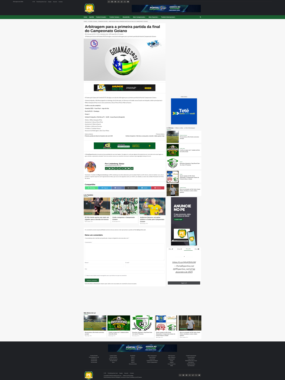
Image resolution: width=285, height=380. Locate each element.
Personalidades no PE (94, 357)
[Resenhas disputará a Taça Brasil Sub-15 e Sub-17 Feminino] (173, 163)
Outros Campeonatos (152, 362)
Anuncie (55, 1)
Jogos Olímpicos (171, 357)
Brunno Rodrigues (116, 377)
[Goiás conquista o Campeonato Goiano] (124, 206)
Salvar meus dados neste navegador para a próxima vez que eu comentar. (106, 275)
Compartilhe (114, 34)
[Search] (200, 17)
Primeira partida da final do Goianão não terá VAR (99, 135)
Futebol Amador (101, 17)
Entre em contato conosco (110, 156)
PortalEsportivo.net (116, 375)
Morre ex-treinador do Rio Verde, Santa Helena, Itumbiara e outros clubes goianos (190, 191)
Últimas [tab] (171, 128)
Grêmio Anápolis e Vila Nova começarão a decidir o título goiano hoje (145, 135)
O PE (33, 1)
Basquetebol (172, 359)
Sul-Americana (191, 365)
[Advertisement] (142, 299)
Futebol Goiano (114, 17)
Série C (132, 360)
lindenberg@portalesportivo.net (113, 165)
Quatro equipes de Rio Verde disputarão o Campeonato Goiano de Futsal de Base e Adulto (189, 177)
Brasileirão (126, 17)
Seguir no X (184, 283)
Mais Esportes (153, 17)
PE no (170, 249)
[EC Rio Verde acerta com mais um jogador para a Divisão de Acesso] (97, 206)
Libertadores (191, 362)
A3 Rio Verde (182, 148)
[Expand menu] (107, 17)
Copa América (191, 359)
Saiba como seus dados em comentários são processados (122, 283)
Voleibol (171, 362)
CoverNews (132, 377)
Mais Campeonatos (139, 17)
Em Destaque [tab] (190, 128)
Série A (132, 357)
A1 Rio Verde (94, 359)
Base (113, 362)
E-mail (127, 262)
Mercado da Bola (133, 364)
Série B (132, 359)
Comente (121, 34)
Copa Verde (152, 359)
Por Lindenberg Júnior (103, 34)
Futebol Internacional (168, 17)
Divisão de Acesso (183, 135)
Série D (132, 362)
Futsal (181, 161)
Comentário (88, 242)
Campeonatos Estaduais (152, 360)
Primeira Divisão (88, 213)
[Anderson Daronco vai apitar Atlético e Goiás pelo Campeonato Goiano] (152, 206)
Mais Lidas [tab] (179, 128)
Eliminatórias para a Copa (191, 360)
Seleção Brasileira (191, 364)
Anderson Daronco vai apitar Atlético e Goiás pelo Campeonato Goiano (152, 219)
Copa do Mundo (191, 357)
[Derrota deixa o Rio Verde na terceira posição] (173, 136)
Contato (61, 1)
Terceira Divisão (113, 360)
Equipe (49, 1)
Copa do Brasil (152, 357)
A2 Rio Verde (94, 360)
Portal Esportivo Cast (41, 1)
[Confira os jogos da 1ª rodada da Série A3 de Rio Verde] (173, 150)
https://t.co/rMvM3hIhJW (184, 262)
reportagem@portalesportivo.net (142, 156)
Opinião (91, 17)
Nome (87, 262)
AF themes (139, 377)
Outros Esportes (172, 364)
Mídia (171, 365)
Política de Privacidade (128, 375)
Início (85, 17)
